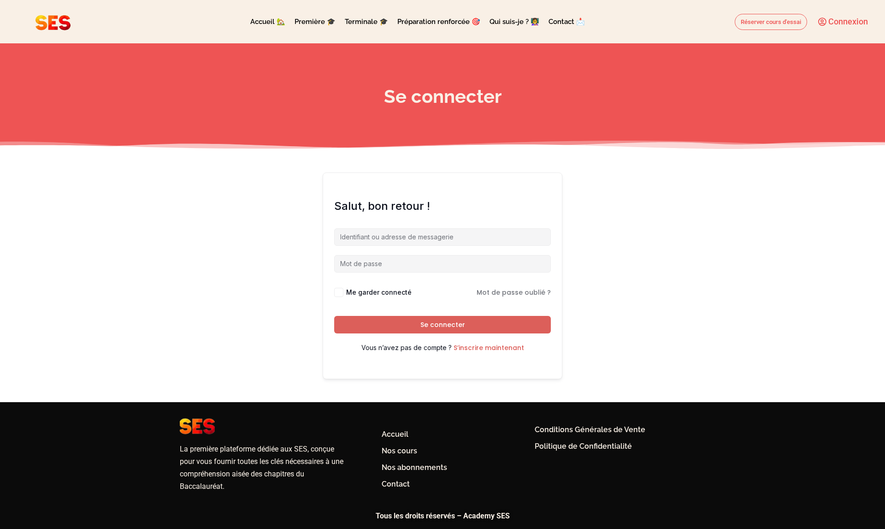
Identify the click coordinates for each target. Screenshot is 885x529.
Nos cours (399, 450)
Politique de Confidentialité (583, 446)
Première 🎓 (315, 22)
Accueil (395, 434)
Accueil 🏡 (267, 22)
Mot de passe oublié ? (514, 292)
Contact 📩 (567, 22)
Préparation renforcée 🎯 (438, 22)
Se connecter (442, 324)
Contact (396, 484)
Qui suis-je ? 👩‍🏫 (514, 22)
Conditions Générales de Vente (590, 429)
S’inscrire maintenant (489, 347)
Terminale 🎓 (366, 22)
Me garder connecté (379, 292)
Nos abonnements (414, 467)
